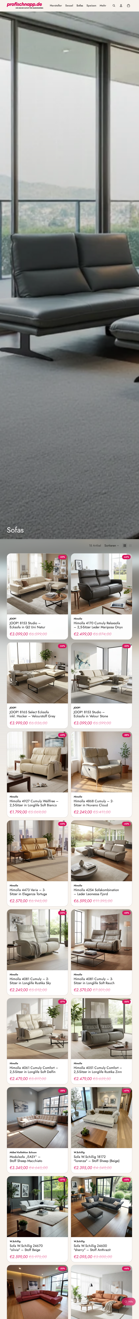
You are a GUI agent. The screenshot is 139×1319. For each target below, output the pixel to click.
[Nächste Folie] (63, 584)
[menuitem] (56, 5)
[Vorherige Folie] (12, 584)
